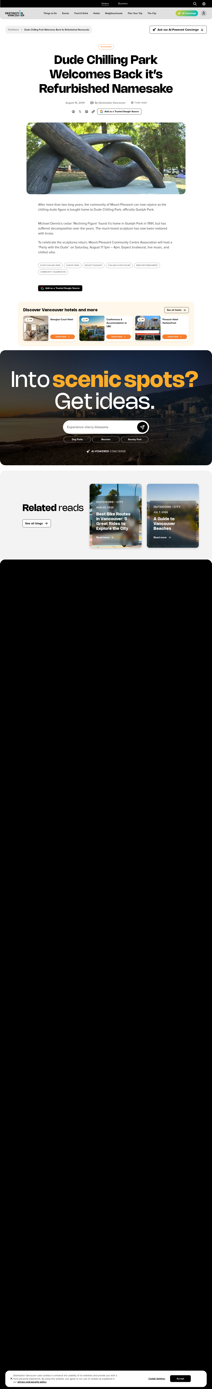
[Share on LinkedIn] (86, 111)
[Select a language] (204, 4)
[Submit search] (195, 4)
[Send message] (142, 427)
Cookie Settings (156, 1378)
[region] (106, 1379)
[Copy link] (93, 111)
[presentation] (106, 47)
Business (123, 3)
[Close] (11, 1378)
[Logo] (14, 13)
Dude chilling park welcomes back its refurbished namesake (56, 29)
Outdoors (13, 29)
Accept (180, 1378)
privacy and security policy (32, 1382)
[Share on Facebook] (73, 111)
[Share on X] (80, 111)
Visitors (105, 3)
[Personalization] (204, 13)
